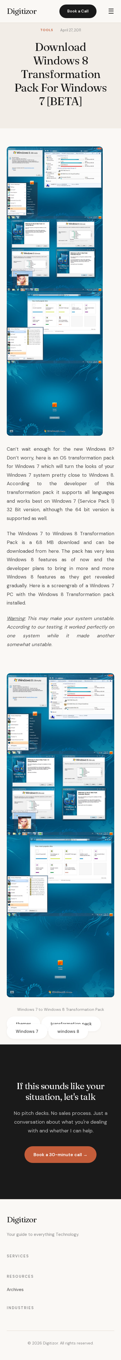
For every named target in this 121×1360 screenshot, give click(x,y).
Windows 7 (27, 466)
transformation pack (71, 1024)
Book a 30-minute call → (60, 1155)
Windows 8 (99, 449)
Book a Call (78, 11)
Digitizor (22, 11)
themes (23, 1024)
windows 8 (68, 1031)
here (53, 551)
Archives (15, 1289)
